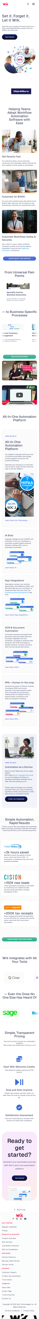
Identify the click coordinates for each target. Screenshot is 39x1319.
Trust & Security (8, 1295)
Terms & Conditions (12, 1311)
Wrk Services (7, 1242)
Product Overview (9, 1238)
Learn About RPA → (12, 719)
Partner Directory (9, 1257)
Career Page (7, 1291)
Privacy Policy (28, 1311)
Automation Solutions (10, 1246)
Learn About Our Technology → (17, 520)
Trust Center (7, 1280)
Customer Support (9, 1272)
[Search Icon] (28, 4)
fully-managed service (22, 775)
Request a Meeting (9, 1227)
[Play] (19, 370)
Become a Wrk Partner (11, 1261)
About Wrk (6, 1287)
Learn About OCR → (12, 667)
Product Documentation (11, 1276)
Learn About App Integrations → (17, 615)
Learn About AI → (11, 568)
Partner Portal (7, 1265)
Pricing (4, 1231)
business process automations (16, 592)
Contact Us (6, 1299)
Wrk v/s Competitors (10, 1249)
